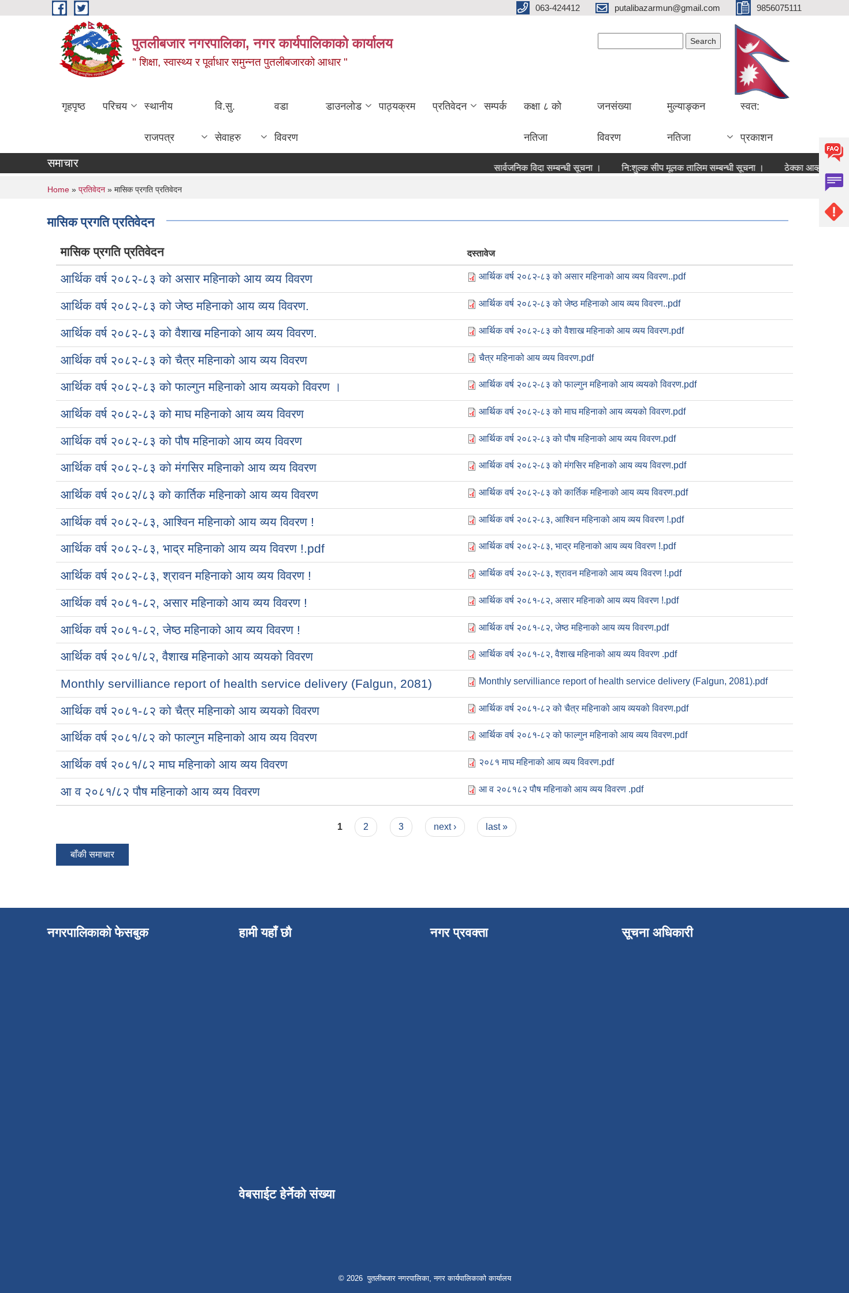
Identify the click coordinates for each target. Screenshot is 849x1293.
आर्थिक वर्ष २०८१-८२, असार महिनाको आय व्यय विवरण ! (184, 602)
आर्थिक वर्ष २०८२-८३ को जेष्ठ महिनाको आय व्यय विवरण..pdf (579, 303)
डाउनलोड (344, 106)
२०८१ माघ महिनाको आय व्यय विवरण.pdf (546, 762)
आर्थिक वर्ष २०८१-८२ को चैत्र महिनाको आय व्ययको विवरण (190, 710)
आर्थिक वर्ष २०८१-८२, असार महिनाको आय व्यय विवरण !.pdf (579, 600)
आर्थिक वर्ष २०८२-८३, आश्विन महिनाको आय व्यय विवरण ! (187, 521)
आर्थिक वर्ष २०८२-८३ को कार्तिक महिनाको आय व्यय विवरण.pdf (583, 492)
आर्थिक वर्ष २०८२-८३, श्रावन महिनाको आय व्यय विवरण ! (186, 575)
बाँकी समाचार (92, 854)
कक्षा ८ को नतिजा (542, 121)
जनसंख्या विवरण (614, 121)
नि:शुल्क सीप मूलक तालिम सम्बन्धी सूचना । (681, 168)
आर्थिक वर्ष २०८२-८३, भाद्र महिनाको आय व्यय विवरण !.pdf (193, 548)
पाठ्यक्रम (397, 106)
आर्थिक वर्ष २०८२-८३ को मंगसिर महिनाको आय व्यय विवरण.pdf (582, 465)
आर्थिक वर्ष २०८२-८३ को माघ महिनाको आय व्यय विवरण (182, 413)
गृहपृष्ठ (73, 106)
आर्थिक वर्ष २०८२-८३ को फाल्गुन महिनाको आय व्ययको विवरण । (201, 386)
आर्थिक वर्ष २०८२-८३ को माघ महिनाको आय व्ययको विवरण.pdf (582, 411)
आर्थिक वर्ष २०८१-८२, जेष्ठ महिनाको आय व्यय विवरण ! (180, 629)
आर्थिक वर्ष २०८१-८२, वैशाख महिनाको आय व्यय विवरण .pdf (578, 654)
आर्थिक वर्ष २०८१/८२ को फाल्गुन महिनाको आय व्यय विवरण (189, 737)
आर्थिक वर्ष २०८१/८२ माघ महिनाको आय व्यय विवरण (174, 764)
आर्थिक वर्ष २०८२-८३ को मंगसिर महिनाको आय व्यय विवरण (188, 467)
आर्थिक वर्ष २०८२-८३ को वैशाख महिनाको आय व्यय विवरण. (189, 333)
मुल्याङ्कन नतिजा (686, 121)
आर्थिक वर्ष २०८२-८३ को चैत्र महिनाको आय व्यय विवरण (184, 360)
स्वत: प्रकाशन (756, 121)
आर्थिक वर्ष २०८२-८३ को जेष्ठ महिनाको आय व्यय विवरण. (185, 305)
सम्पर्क (495, 106)
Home (58, 189)
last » (497, 827)
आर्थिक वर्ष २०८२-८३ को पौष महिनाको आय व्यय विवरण (181, 441)
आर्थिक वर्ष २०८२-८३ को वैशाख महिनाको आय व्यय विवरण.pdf (581, 331)
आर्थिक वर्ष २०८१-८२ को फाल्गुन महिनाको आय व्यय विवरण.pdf (583, 735)
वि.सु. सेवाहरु (228, 121)
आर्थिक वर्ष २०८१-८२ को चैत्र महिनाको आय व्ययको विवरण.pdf (583, 708)
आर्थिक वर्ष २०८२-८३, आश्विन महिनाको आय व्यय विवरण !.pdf (581, 519)
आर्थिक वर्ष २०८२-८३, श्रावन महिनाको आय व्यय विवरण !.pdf (580, 573)
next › (445, 827)
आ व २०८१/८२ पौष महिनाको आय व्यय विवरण (160, 791)
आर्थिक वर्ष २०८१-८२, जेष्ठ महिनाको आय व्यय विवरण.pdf (574, 627)
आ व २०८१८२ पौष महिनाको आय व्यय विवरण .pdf (561, 789)
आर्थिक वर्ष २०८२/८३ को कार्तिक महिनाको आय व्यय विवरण (189, 494)
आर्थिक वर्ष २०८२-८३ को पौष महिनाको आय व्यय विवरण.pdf (577, 439)
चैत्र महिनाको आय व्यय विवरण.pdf (536, 358)
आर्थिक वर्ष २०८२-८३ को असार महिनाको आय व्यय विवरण (186, 278)
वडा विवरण (286, 121)
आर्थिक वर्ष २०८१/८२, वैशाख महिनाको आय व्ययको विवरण (187, 656)
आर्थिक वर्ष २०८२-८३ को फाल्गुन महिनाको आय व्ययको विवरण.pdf (588, 384)
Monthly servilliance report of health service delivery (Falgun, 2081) (246, 683)
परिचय (115, 106)
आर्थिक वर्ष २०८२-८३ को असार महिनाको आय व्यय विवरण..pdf (582, 276)
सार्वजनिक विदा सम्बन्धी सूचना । (536, 168)
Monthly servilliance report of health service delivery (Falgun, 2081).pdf (623, 681)
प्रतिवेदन (450, 106)
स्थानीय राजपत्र (159, 121)
